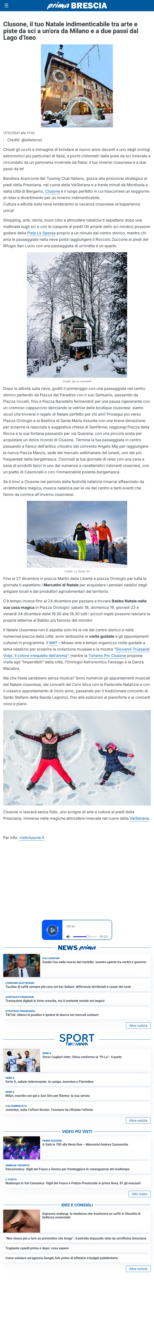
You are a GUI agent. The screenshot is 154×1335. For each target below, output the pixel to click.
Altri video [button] (139, 1194)
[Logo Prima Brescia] (77, 6)
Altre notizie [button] (138, 1026)
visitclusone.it (31, 837)
